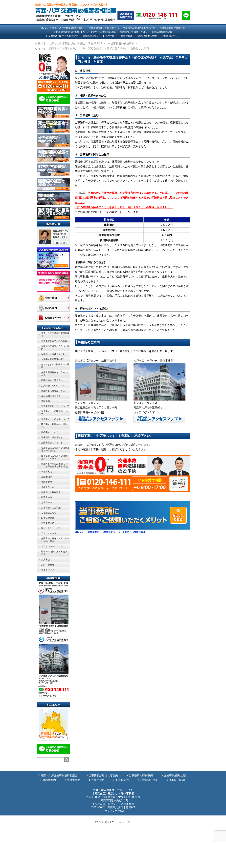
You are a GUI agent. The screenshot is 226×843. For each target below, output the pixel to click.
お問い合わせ (177, 779)
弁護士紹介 (73, 779)
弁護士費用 (98, 779)
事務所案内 (49, 779)
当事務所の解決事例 (141, 775)
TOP (70, 43)
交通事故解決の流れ (176, 775)
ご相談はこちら (149, 779)
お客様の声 (122, 779)
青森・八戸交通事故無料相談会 (59, 775)
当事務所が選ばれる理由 (103, 775)
